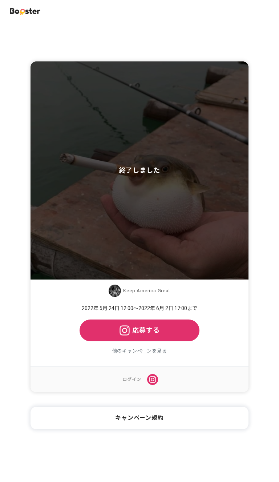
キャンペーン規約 (139, 417)
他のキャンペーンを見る (139, 351)
